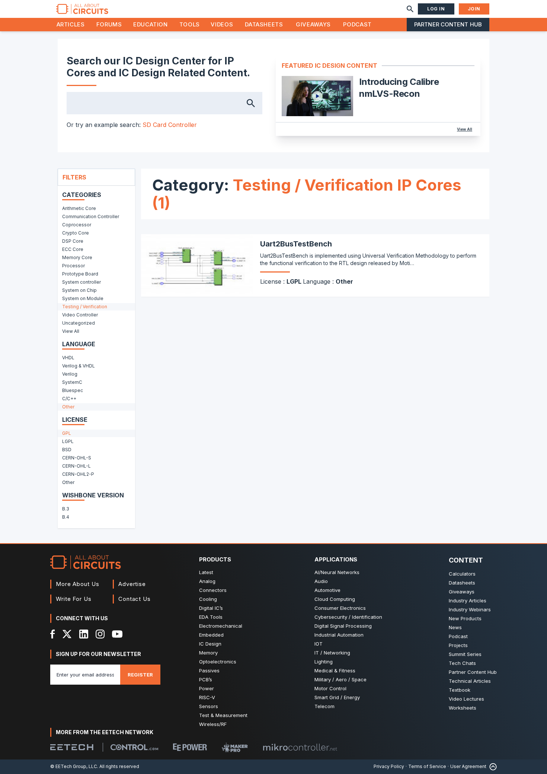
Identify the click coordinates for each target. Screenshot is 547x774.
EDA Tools (211, 617)
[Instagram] (100, 634)
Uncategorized (78, 323)
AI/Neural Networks (336, 572)
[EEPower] (190, 747)
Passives (209, 670)
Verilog (69, 374)
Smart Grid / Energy (337, 697)
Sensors (208, 706)
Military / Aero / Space (340, 679)
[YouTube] (117, 634)
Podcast (357, 24)
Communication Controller (90, 216)
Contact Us (134, 598)
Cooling (208, 599)
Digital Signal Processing (343, 626)
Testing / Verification (84, 306)
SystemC (72, 382)
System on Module (82, 298)
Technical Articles (470, 681)
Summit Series (465, 654)
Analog (207, 581)
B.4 (65, 517)
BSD (66, 449)
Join (474, 9)
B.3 (65, 509)
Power (206, 688)
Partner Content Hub (448, 24)
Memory (208, 653)
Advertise (132, 583)
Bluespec (72, 390)
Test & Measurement (223, 715)
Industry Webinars (470, 609)
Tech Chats (462, 663)
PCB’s (205, 679)
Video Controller (80, 315)
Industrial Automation (339, 635)
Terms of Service (427, 766)
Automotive (327, 590)
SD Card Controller (170, 124)
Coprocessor (76, 224)
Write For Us (74, 598)
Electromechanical (220, 626)
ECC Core (72, 249)
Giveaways (313, 24)
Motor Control (330, 688)
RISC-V (207, 697)
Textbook (459, 690)
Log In (436, 9)
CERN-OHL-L (76, 466)
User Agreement (468, 766)
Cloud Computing (334, 599)
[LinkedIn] (83, 634)
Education (150, 24)
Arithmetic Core (79, 208)
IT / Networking (332, 653)
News (455, 627)
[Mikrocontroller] (300, 747)
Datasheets (264, 24)
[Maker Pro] (235, 747)
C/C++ (69, 398)
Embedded (211, 635)
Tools (189, 24)
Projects (458, 645)
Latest (206, 572)
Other (68, 407)
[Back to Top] (491, 766)
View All (464, 129)
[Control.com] (134, 747)
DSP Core (72, 241)
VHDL (68, 357)
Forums (109, 24)
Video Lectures (466, 699)
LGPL (68, 441)
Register (140, 675)
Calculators (462, 574)
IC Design (210, 644)
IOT (318, 644)
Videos (222, 24)
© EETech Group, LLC (73, 766)
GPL (66, 433)
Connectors (213, 590)
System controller (81, 282)
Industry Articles (467, 600)
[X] (67, 634)
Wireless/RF (213, 724)
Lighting (323, 662)
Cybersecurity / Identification (348, 617)
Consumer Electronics (340, 608)
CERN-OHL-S (76, 458)
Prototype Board (80, 274)
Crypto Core (75, 233)
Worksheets (462, 708)
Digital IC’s (211, 608)
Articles (71, 24)
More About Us (77, 583)
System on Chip (79, 290)
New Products (465, 618)
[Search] (410, 9)
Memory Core (77, 257)
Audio (321, 581)
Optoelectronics (217, 662)
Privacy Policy (389, 766)
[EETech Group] (71, 747)
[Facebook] (52, 634)
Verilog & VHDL (78, 366)
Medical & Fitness (334, 670)
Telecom (324, 706)
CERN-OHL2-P (78, 474)
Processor (73, 265)
